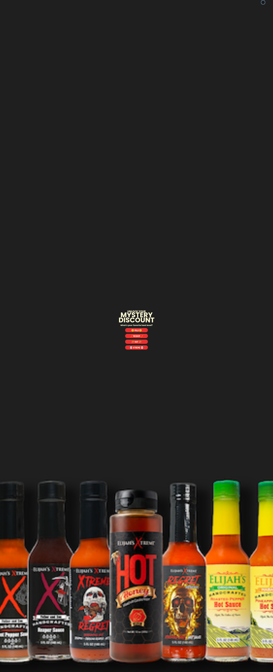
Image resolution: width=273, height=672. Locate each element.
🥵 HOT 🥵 (136, 341)
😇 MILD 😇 (136, 330)
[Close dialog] (263, 2)
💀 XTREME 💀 (136, 347)
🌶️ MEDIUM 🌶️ (136, 336)
